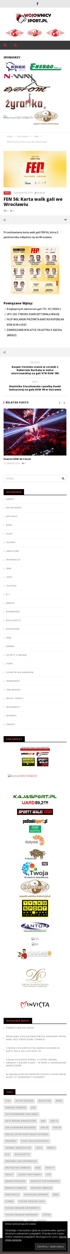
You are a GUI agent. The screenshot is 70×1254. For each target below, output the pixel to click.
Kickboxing (13, 612)
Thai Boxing (13, 690)
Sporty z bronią (16, 655)
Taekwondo (13, 681)
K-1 (8, 594)
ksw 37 (50, 1168)
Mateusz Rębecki (41, 1188)
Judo (9, 577)
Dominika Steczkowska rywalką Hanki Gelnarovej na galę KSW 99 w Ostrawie (35, 386)
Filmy (9, 534)
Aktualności (14, 508)
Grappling (12, 551)
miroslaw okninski (36, 1194)
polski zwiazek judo (32, 1201)
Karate (10, 603)
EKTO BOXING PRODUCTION (20, 1121)
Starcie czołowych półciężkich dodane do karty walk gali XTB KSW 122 (33, 1049)
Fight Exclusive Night (35, 1141)
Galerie (10, 542)
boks (59, 1101)
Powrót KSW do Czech (17, 459)
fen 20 (44, 1127)
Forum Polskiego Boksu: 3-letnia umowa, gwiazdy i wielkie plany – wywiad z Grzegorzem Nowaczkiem (36, 1063)
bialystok (45, 1101)
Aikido (10, 499)
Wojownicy (13, 707)
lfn (48, 1174)
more (65, 219)
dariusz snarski (15, 1107)
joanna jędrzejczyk (18, 1148)
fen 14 (54, 1121)
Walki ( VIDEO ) (15, 698)
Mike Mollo (12, 1194)
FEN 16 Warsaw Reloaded (20, 1127)
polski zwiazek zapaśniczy (22, 1208)
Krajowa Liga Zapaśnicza (21, 1161)
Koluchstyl (13, 620)
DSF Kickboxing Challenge (21, 1114)
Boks (9, 525)
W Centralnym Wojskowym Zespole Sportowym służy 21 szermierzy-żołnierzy (36, 1076)
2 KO (7, 1101)
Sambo (10, 646)
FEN (43, 1121)
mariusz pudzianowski (45, 1181)
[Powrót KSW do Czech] (35, 432)
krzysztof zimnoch (17, 1168)
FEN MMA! (10, 1141)
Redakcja (41, 192)
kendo (51, 1148)
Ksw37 (9, 1174)
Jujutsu (11, 586)
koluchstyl (22, 1154)
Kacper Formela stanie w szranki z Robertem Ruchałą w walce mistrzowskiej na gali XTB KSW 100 (35, 368)
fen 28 (57, 1127)
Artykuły (12, 516)
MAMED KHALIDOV (15, 1181)
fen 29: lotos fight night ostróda (26, 1134)
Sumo (9, 664)
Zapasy (10, 724)
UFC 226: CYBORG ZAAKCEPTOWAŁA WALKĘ (33, 314)
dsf (33, 1107)
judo (39, 1148)
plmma (9, 1201)
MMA (7, 193)
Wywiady (11, 716)
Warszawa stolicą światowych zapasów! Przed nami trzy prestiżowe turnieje (36, 1038)
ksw (38, 1168)
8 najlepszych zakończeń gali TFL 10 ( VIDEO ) (34, 309)
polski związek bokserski (21, 1215)
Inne (8, 568)
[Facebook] (37, 4)
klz (7, 1154)
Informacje (13, 560)
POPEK (46, 1215)
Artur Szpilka (24, 1101)
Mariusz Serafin (15, 1188)
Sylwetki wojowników (20, 672)
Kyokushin (12, 629)
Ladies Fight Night (29, 1174)
